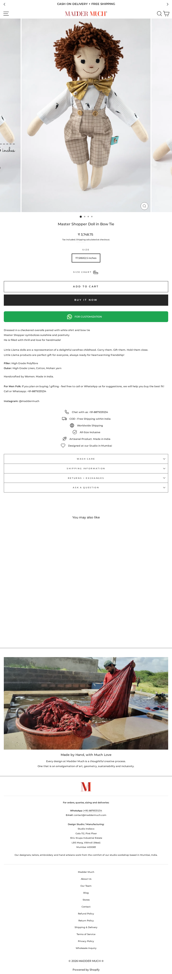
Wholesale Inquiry (86, 948)
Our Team (86, 885)
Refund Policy (86, 913)
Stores (86, 899)
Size (86, 249)
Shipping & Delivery (86, 927)
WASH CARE (86, 459)
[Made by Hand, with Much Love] (86, 703)
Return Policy (86, 920)
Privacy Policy (86, 941)
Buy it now (86, 299)
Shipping (81, 239)
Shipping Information (86, 468)
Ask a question (86, 487)
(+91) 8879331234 (92, 810)
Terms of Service (86, 934)
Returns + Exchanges (86, 478)
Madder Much (86, 872)
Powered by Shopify (86, 969)
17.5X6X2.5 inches (86, 258)
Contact (86, 906)
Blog (86, 892)
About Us (86, 878)
